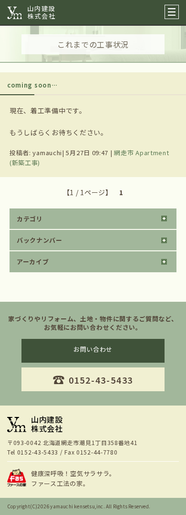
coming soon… (32, 84)
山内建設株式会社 (41, 12)
